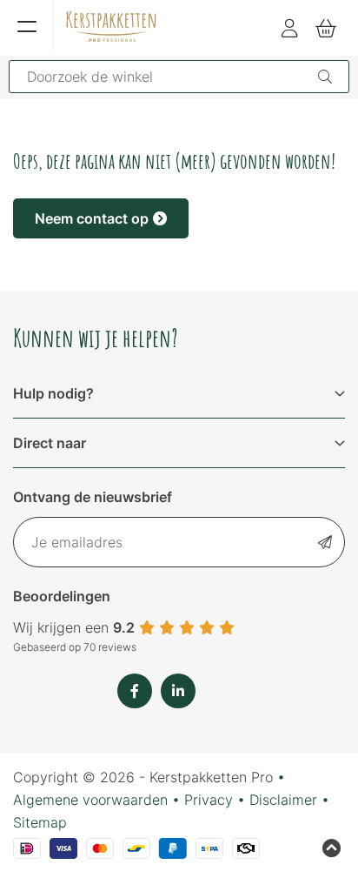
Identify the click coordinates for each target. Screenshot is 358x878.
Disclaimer (283, 799)
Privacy (208, 799)
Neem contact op (92, 218)
